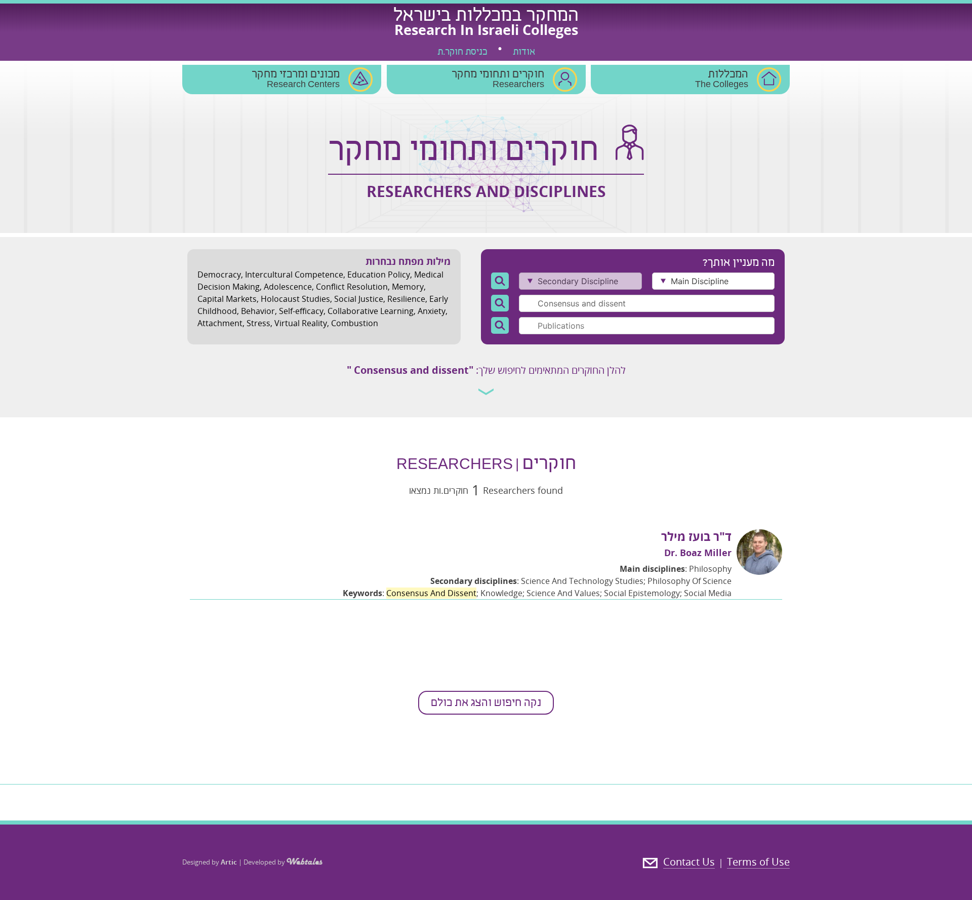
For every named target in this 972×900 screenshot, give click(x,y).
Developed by (265, 862)
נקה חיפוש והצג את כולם (486, 703)
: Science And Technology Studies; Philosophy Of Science (581, 580)
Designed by (209, 862)
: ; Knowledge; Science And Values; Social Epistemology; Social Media (537, 593)
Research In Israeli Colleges (486, 29)
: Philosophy (676, 568)
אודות (524, 53)
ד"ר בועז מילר (696, 536)
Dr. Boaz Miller (698, 552)
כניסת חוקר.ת (462, 53)
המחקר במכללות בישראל (486, 16)
